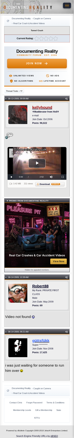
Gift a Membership (43, 410)
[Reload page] (8, 21)
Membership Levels (22, 410)
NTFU (37, 418)
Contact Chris (15, 402)
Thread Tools (13, 91)
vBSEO (54, 436)
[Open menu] (67, 5)
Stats (58, 410)
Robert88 (40, 286)
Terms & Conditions (55, 402)
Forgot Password (34, 402)
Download (49, 184)
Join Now (34, 63)
